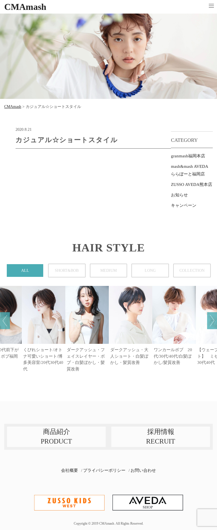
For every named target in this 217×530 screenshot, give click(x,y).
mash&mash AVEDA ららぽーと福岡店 (189, 170)
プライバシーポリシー (104, 470)
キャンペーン (183, 205)
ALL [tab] (25, 270)
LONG (150, 270)
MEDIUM (108, 270)
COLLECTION (192, 270)
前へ (5, 320)
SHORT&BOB (67, 270)
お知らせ (179, 195)
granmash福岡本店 (188, 156)
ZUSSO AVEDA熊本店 (191, 184)
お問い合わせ (143, 470)
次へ (212, 320)
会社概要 (69, 470)
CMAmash (25, 7)
